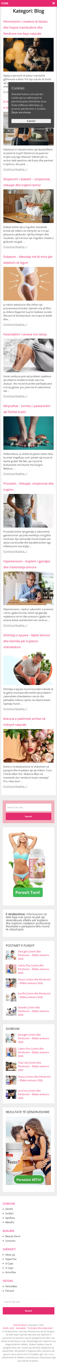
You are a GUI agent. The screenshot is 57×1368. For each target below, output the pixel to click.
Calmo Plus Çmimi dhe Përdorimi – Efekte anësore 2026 (33, 969)
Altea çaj (10, 1254)
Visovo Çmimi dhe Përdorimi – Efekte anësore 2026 (34, 981)
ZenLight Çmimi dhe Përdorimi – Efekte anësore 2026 (33, 955)
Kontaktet (21, 1328)
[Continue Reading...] (15, 169)
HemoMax (11, 1286)
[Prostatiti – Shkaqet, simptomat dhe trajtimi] (28, 511)
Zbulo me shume (21, 112)
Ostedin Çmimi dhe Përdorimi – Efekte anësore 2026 (33, 1011)
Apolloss (10, 1218)
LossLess (10, 1240)
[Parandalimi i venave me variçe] (28, 355)
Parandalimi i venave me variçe (25, 334)
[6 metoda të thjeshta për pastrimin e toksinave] (28, 128)
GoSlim (9, 1213)
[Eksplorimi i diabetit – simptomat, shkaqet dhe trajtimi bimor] (28, 206)
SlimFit (9, 1209)
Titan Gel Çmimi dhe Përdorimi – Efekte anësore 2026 (33, 1066)
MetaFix (9, 1222)
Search (28, 816)
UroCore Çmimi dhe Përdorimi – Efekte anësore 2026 (33, 1094)
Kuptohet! (31, 121)
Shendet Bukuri (20, 1325)
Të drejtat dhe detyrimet (40, 1328)
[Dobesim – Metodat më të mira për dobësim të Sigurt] (28, 284)
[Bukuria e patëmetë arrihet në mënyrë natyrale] (28, 746)
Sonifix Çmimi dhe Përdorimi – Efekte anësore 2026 (34, 995)
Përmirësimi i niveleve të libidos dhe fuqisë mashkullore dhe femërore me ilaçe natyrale (25, 27)
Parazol (9, 1290)
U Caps (9, 1268)
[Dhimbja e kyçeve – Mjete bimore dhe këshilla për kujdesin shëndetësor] (28, 668)
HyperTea (10, 1259)
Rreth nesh (8, 1328)
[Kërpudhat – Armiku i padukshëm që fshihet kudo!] (28, 433)
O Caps (9, 1263)
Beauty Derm (12, 1236)
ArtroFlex (10, 1272)
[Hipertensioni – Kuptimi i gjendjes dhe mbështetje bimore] (28, 588)
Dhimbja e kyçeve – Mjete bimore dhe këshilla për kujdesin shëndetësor (26, 641)
